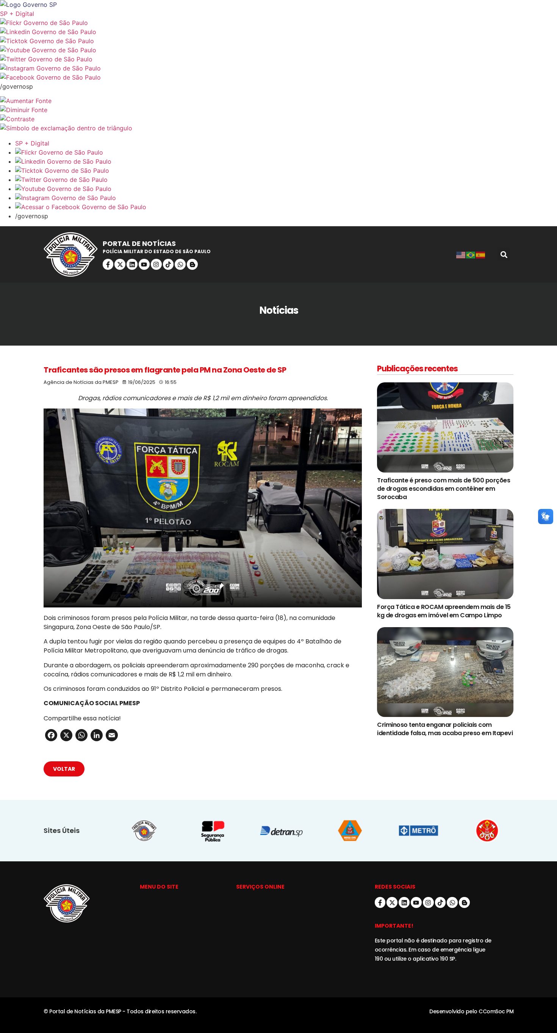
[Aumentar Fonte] (278, 100)
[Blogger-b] (192, 264)
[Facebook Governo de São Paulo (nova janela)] (278, 77)
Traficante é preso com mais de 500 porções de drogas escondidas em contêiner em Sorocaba (443, 488)
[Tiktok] (168, 264)
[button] (504, 254)
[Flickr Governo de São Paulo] (286, 152)
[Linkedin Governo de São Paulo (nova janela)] (278, 31)
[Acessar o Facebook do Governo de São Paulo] (286, 206)
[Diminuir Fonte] (278, 109)
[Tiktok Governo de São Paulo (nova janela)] (278, 40)
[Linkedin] (132, 264)
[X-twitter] (119, 264)
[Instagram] (156, 264)
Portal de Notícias (139, 243)
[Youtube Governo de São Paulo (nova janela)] (278, 50)
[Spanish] (481, 254)
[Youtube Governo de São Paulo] (286, 188)
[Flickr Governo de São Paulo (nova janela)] (278, 22)
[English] (461, 254)
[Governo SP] (278, 4)
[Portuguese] (471, 254)
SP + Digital (17, 13)
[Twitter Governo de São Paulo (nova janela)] (278, 59)
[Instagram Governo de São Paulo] (278, 68)
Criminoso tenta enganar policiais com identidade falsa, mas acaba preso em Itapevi (445, 728)
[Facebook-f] (108, 264)
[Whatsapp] (180, 264)
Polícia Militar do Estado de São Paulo (157, 251)
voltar (64, 769)
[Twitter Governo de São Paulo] (286, 179)
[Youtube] (144, 264)
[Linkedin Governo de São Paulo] (286, 161)
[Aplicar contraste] (278, 119)
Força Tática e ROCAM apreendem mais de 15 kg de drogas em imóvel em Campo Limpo (444, 611)
